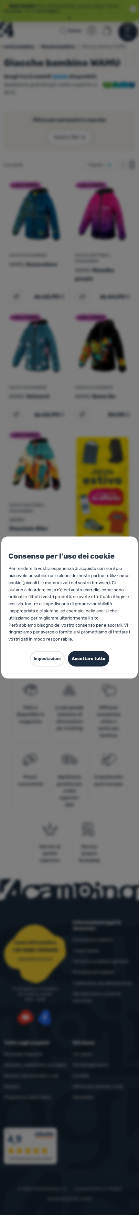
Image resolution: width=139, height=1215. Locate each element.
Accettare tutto (88, 658)
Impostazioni (47, 658)
